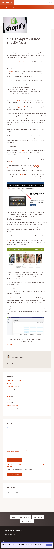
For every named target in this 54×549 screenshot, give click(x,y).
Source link (10, 344)
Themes (9, 399)
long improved (23, 150)
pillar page (11, 161)
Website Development (12, 405)
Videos (8, 402)
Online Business (11, 393)
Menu (50, 2)
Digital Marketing (11, 383)
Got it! (49, 545)
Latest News (10, 390)
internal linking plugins (25, 62)
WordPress (9, 412)
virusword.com (7, 2)
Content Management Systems (15, 380)
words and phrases (20, 100)
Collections (10, 71)
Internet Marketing (12, 386)
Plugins (14, 363)
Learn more (5, 546)
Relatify (9, 240)
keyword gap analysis (18, 107)
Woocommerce (11, 408)
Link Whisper (11, 298)
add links (26, 138)
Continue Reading (15, 460)
